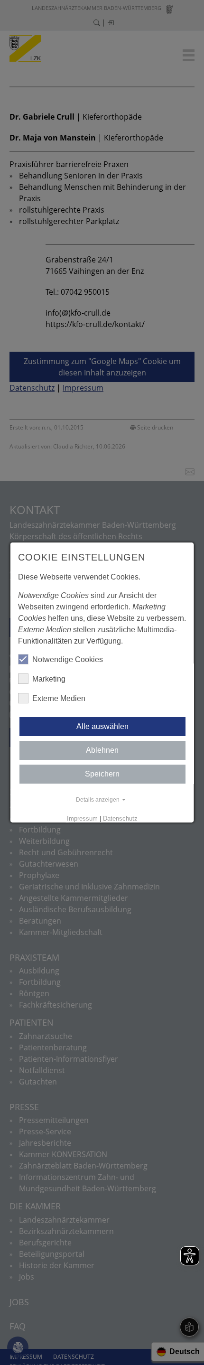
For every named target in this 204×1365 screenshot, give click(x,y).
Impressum (82, 818)
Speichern (102, 774)
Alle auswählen (102, 726)
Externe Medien (58, 698)
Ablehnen (102, 750)
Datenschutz (120, 818)
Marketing (48, 679)
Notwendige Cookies (67, 659)
